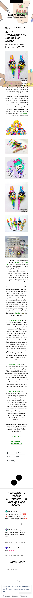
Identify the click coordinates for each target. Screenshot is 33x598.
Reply (24, 524)
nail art (22, 26)
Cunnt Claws (13, 26)
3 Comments (15, 47)
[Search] (19, 1)
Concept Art (9, 46)
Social (7, 29)
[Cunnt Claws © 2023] (16, 12)
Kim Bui (17, 46)
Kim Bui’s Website (16, 436)
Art (6, 26)
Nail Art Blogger (11, 27)
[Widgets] (13, 1)
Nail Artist (22, 27)
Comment (21, 582)
